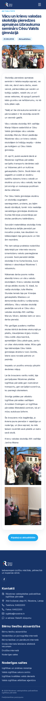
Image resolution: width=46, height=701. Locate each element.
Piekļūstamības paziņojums (12, 697)
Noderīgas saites (10, 654)
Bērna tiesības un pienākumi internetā (20, 640)
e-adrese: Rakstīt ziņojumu (18, 618)
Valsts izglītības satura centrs (16, 672)
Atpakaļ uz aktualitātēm (23, 537)
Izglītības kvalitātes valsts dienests (18, 676)
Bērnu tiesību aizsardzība (14, 631)
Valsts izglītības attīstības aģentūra (19, 680)
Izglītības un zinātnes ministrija (17, 668)
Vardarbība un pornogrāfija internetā (20, 635)
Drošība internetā (10, 650)
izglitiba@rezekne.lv (15, 613)
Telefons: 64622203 (15, 605)
